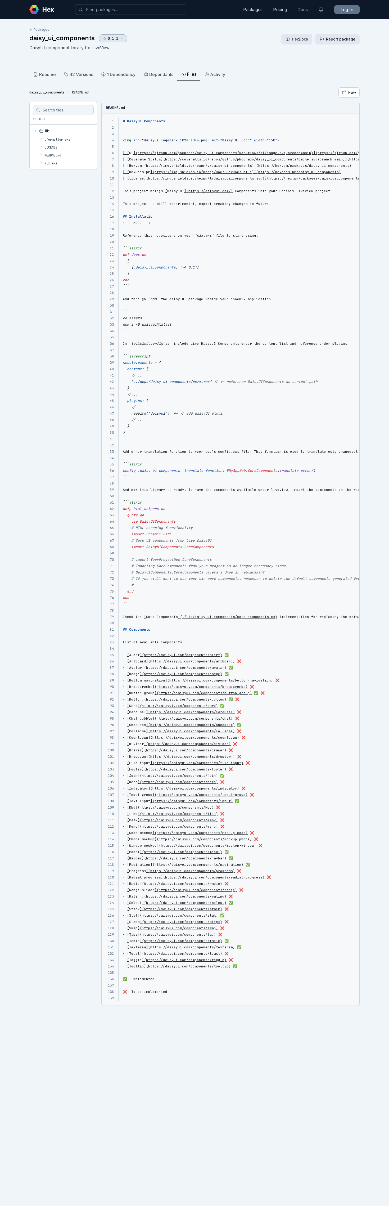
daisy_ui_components (62, 38)
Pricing (280, 9)
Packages (253, 9)
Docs (302, 9)
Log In (347, 9)
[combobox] (130, 9)
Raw (352, 92)
